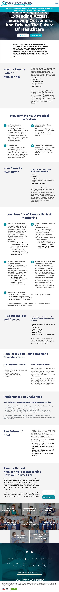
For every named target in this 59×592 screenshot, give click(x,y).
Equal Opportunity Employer (28, 566)
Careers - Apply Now (32, 559)
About (48, 564)
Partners (25, 564)
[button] (29, 9)
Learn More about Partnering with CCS (29, 572)
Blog (43, 564)
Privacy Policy (42, 566)
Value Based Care (35, 564)
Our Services (10, 564)
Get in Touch (22, 35)
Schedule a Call (36, 35)
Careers (15, 566)
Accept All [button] (14, 588)
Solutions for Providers (15, 559)
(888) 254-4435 (46, 559)
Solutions (18, 564)
